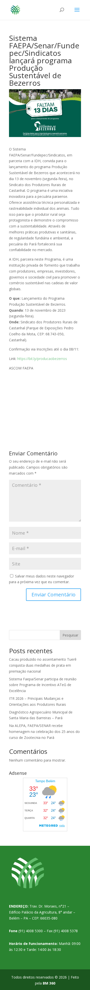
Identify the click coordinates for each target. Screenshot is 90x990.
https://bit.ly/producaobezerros (42, 358)
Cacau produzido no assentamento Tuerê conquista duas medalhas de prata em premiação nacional (42, 665)
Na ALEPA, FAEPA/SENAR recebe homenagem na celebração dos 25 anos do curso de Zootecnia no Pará (44, 731)
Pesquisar (70, 635)
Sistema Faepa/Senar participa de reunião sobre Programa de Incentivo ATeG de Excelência (42, 685)
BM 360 (49, 983)
